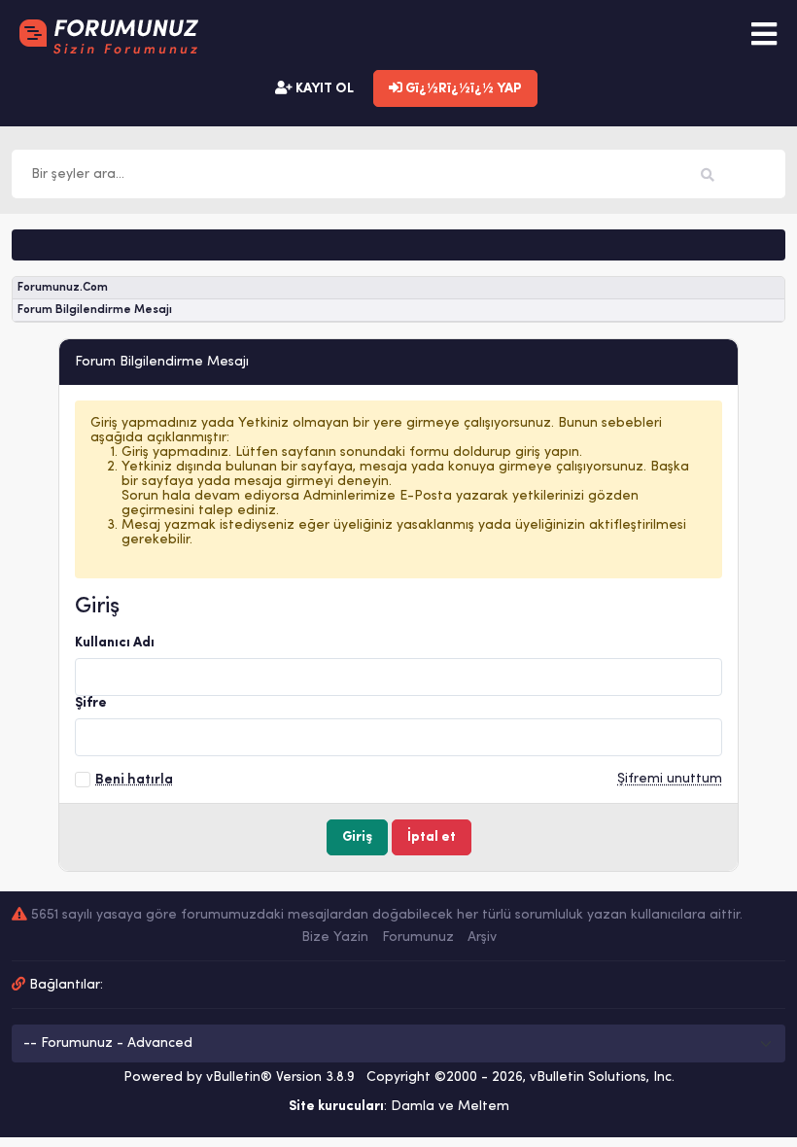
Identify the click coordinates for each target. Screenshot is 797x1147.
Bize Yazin (334, 937)
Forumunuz (418, 937)
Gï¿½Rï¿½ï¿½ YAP (462, 89)
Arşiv (482, 937)
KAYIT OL (323, 89)
